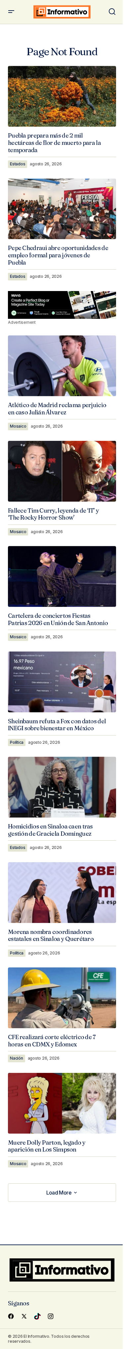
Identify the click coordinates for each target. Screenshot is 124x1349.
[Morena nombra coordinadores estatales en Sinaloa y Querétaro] (62, 892)
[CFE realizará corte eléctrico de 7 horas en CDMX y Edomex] (62, 997)
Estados (17, 163)
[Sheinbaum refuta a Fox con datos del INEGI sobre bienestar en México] (62, 682)
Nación (16, 1058)
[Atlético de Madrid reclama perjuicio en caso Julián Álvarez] (62, 365)
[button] (11, 12)
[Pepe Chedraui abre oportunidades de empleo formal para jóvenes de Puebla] (62, 209)
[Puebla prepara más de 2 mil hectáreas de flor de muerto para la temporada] (62, 96)
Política (16, 742)
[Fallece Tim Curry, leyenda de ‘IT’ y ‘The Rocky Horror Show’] (62, 471)
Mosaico (18, 426)
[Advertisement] (62, 305)
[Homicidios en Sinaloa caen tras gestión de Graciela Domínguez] (62, 787)
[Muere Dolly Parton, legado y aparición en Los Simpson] (62, 1103)
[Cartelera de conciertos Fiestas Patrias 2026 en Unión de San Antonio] (62, 576)
